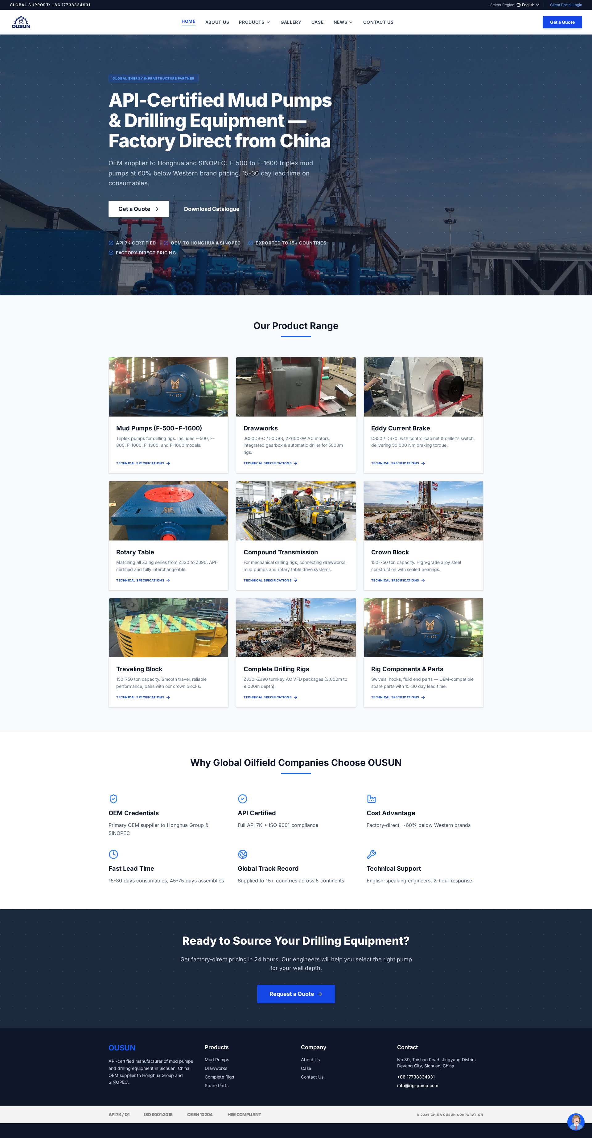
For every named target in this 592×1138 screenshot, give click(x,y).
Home (188, 21)
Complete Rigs (219, 1076)
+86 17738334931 (416, 1076)
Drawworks (216, 1068)
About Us (217, 22)
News (340, 22)
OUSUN (122, 1047)
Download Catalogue (212, 209)
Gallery (291, 22)
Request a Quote (291, 994)
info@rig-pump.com (417, 1085)
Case (317, 22)
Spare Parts (216, 1085)
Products (252, 22)
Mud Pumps (217, 1059)
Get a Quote (562, 22)
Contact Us (378, 22)
